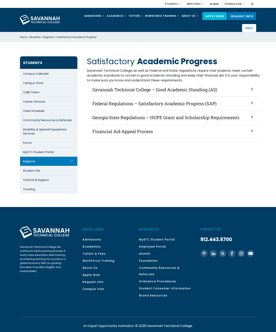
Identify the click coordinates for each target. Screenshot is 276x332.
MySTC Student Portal (38, 152)
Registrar (48, 37)
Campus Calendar (36, 74)
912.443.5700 (216, 239)
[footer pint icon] (204, 253)
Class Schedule (33, 111)
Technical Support (36, 180)
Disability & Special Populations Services (44, 131)
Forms (27, 143)
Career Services (34, 102)
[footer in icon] (213, 253)
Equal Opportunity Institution (111, 326)
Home (23, 37)
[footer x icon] (222, 253)
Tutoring (29, 189)
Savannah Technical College (169, 326)
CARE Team (31, 92)
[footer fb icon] (232, 253)
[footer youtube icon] (250, 253)
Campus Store (33, 83)
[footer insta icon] (241, 253)
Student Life (31, 171)
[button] (174, 90)
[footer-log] (44, 227)
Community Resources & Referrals (47, 120)
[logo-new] (40, 16)
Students (35, 37)
